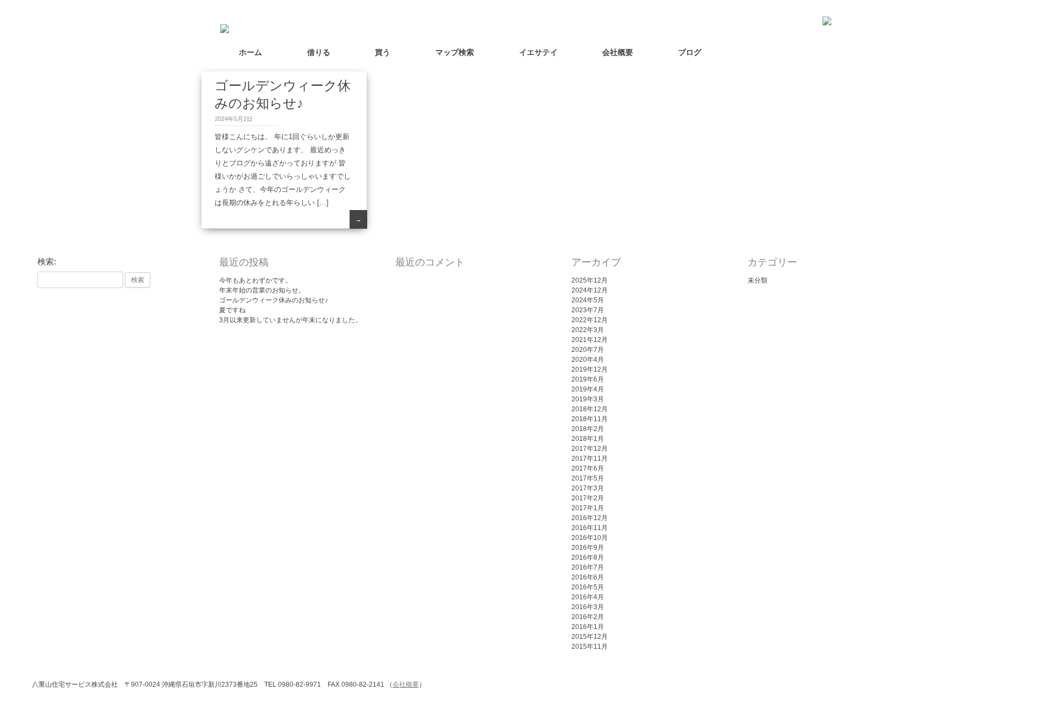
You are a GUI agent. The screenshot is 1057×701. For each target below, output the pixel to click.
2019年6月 (587, 379)
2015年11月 (589, 646)
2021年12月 (589, 340)
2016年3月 (587, 607)
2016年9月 (587, 547)
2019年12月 (589, 369)
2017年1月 (587, 508)
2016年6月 (587, 577)
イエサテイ (538, 52)
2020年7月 (587, 350)
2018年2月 (587, 429)
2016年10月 (589, 538)
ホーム (250, 52)
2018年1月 (587, 439)
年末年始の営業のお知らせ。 (262, 290)
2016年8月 (587, 557)
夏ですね (232, 310)
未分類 (757, 280)
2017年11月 (589, 458)
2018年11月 (589, 419)
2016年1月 (587, 627)
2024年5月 (587, 300)
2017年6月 (587, 468)
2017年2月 (587, 498)
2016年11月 (589, 528)
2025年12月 (589, 280)
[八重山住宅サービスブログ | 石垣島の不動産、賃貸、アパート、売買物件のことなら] (222, 26)
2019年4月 (587, 389)
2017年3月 (587, 488)
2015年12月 (589, 637)
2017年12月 (589, 448)
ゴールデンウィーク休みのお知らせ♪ (273, 300)
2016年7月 (587, 567)
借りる (318, 52)
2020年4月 (587, 359)
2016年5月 (587, 587)
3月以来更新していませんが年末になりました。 (290, 320)
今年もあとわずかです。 (255, 280)
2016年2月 (587, 617)
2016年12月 (589, 518)
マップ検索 (454, 52)
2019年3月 (587, 399)
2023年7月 (587, 310)
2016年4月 (587, 597)
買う (382, 52)
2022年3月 (587, 330)
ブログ (689, 52)
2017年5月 (587, 478)
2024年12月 (589, 290)
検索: (46, 261)
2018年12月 (589, 409)
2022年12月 (589, 320)
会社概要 (617, 52)
